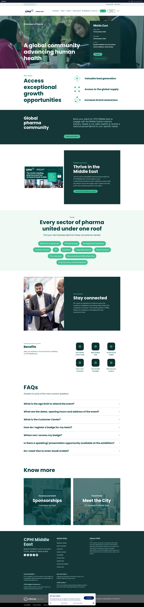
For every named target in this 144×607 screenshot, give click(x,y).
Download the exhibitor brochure (85, 191)
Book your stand (100, 58)
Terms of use (60, 567)
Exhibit (111, 11)
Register (97, 54)
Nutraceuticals (77, 10)
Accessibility (60, 555)
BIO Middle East (86, 10)
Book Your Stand (61, 546)
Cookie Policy (60, 561)
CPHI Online (117, 4)
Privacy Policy (60, 558)
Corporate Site (109, 4)
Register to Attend (62, 543)
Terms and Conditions (62, 564)
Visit (103, 11)
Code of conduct (61, 552)
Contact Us (60, 549)
